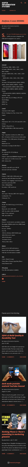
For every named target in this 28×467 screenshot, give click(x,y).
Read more (23, 357)
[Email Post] (3, 279)
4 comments (10, 357)
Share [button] (3, 281)
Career (3, 10)
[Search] (21, 3)
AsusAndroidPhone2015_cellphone (12, 276)
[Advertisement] (14, 297)
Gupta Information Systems (8, 4)
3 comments (10, 453)
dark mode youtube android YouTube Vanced (13, 384)
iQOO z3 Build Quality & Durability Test (13, 336)
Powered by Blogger (14, 462)
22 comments (11, 405)
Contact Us (12, 10)
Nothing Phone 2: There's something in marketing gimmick (13, 434)
